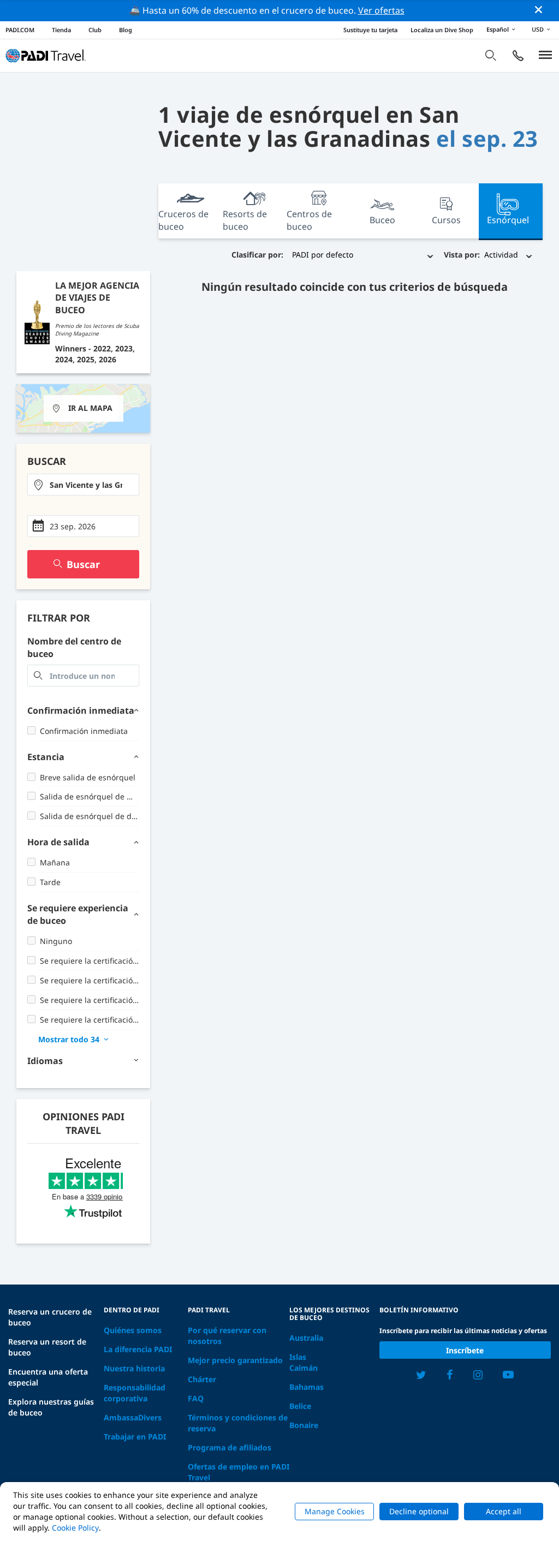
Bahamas (306, 1387)
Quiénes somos (133, 1330)
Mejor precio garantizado (235, 1360)
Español (497, 29)
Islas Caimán (303, 1362)
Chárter (202, 1379)
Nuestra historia (134, 1368)
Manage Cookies (335, 1511)
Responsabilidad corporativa (134, 1392)
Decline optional (419, 1511)
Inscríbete (465, 1350)
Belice (300, 1406)
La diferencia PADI (138, 1349)
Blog (125, 30)
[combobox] (83, 484)
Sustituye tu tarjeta (370, 30)
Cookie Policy (75, 1527)
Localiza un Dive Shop (442, 30)
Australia (306, 1338)
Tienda (61, 30)
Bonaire (303, 1425)
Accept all (503, 1511)
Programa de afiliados (229, 1447)
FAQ (196, 1398)
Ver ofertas (381, 10)
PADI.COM (19, 30)
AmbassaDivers (133, 1417)
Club (95, 30)
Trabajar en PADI (135, 1436)
